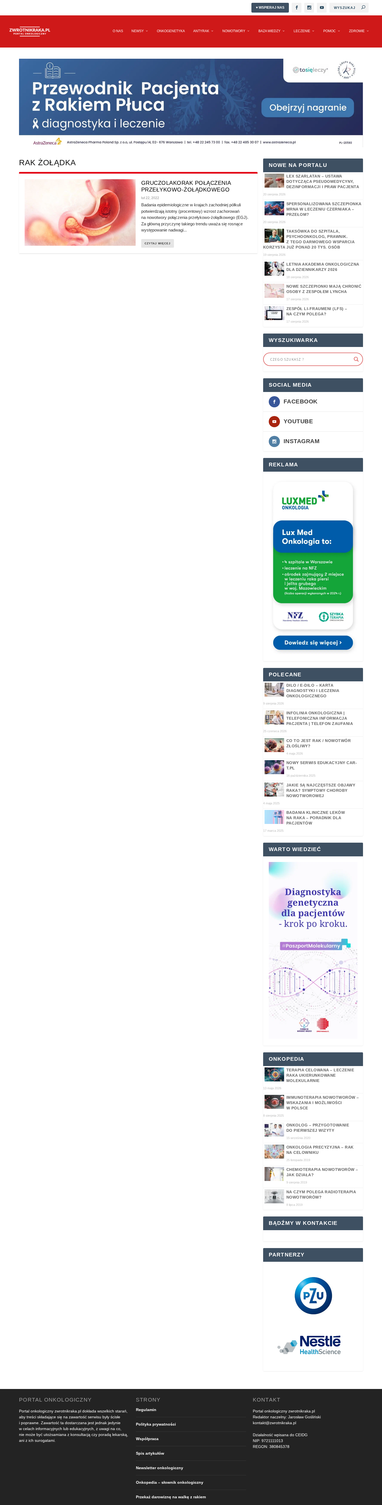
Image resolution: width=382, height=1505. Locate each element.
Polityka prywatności (156, 1424)
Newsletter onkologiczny (159, 1468)
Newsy (137, 31)
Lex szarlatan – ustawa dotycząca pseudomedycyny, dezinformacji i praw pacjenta (322, 181)
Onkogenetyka (171, 31)
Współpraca (147, 1439)
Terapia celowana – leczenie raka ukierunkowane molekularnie (320, 1075)
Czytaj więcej (158, 243)
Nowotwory (233, 31)
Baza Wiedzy (269, 31)
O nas (118, 31)
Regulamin (146, 1409)
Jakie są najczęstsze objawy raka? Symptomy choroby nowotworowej (320, 790)
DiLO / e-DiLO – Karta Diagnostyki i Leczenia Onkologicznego (312, 690)
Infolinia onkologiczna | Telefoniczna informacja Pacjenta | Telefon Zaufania (319, 718)
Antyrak (201, 31)
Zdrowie (357, 31)
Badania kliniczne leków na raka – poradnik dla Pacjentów (315, 817)
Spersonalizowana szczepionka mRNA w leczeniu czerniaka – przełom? (323, 209)
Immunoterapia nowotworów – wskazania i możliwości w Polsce (322, 1102)
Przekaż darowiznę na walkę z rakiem (171, 1497)
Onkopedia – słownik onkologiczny (169, 1482)
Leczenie (302, 31)
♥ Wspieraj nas (270, 8)
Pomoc (329, 31)
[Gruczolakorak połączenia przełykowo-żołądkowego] (80, 212)
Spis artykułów (150, 1453)
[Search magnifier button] (356, 359)
